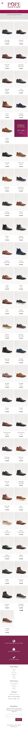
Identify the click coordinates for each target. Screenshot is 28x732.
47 (23, 17)
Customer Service (14, 683)
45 (18, 17)
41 (6, 17)
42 (9, 17)
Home (14, 669)
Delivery (14, 686)
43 (12, 17)
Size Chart (14, 685)
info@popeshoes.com (14, 694)
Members (14, 674)
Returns (14, 688)
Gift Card (14, 672)
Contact (14, 678)
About (14, 676)
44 (15, 17)
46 (21, 17)
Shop (14, 670)
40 (3, 17)
